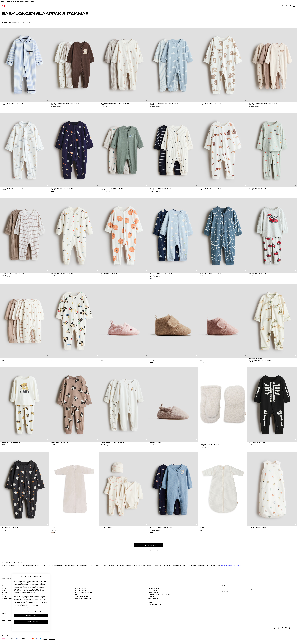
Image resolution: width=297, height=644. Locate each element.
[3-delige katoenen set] (123, 489)
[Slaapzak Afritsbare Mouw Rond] (223, 489)
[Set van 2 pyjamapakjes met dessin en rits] (123, 65)
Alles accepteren (31, 615)
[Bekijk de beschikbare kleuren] (3, 106)
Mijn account (152, 591)
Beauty (40, 6)
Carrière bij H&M (80, 589)
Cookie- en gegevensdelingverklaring (31, 611)
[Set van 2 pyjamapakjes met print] (123, 150)
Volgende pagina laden (148, 545)
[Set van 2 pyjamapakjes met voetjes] (123, 404)
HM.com (4, 578)
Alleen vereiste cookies (31, 621)
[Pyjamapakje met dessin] (123, 235)
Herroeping (152, 603)
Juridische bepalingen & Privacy (159, 595)
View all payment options (49, 639)
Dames (13, 6)
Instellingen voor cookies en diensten (31, 628)
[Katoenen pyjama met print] (272, 150)
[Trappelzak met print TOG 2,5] (272, 489)
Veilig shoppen (153, 599)
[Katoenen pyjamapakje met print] (223, 65)
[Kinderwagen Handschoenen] (223, 404)
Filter (291, 26)
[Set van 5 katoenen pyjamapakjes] (25, 321)
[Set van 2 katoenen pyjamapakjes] (173, 150)
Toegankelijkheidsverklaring (85, 601)
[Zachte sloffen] (123, 321)
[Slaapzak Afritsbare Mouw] (74, 489)
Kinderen (27, 6)
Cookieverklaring (154, 601)
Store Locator (153, 593)
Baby (9, 578)
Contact (151, 597)
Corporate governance (83, 599)
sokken (239, 565)
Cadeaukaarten (7, 599)
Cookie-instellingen (155, 605)
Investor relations (81, 597)
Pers (76, 595)
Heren (19, 6)
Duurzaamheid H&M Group (83, 593)
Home (34, 6)
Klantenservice (153, 589)
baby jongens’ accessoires (228, 565)
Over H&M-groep (80, 591)
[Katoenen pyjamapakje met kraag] (25, 65)
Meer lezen (225, 591)
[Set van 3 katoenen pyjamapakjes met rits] (74, 65)
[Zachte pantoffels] (173, 321)
